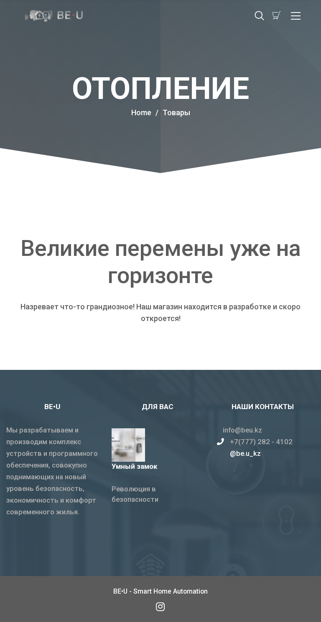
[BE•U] (160, 606)
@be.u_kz (245, 453)
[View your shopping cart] (277, 15)
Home (141, 112)
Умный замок (134, 466)
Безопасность (135, 477)
